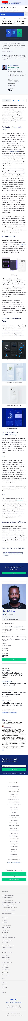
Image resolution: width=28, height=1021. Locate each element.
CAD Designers (14, 794)
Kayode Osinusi (14, 66)
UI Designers (10, 10)
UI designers (22, 244)
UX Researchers (5, 972)
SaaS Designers (5, 967)
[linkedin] (13, 100)
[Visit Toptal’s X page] (12, 1007)
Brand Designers (5, 930)
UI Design (4, 18)
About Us (4, 992)
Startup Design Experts (14, 844)
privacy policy (22, 773)
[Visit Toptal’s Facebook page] (16, 1007)
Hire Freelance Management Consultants (11, 902)
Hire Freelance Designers (7, 897)
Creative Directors (6, 942)
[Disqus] (14, 734)
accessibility (20, 500)
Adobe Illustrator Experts (14, 791)
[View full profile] (4, 67)
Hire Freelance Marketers (7, 900)
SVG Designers (14, 846)
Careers (3, 990)
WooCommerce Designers (14, 859)
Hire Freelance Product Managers (9, 907)
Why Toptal (4, 982)
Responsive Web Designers (14, 838)
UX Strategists (5, 932)
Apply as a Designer (14, 879)
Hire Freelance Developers (8, 895)
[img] (17, 67)
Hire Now (14, 573)
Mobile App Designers (14, 823)
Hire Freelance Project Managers (9, 905)
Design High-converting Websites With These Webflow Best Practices (14, 694)
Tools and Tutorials (10, 690)
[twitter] (18, 100)
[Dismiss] (25, 2)
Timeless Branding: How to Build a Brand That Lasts (14, 684)
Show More (10, 77)
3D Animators (5, 935)
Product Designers (14, 833)
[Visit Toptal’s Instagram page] (19, 1007)
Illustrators (14, 812)
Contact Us (4, 985)
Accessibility (20, 1015)
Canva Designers (14, 797)
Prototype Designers (14, 836)
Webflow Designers (14, 857)
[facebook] (23, 100)
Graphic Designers (14, 810)
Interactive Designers (14, 815)
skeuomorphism (14, 151)
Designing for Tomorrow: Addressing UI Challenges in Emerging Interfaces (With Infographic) (13, 553)
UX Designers (15, 10)
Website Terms (14, 1015)
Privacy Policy (7, 1015)
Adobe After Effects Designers (14, 789)
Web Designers (14, 854)
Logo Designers (14, 820)
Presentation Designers (14, 831)
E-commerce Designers (7, 947)
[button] (25, 11)
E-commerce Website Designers (14, 804)
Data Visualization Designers (14, 799)
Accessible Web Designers (14, 786)
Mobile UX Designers (14, 825)
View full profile (14, 596)
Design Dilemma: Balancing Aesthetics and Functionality (12, 704)
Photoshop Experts (14, 828)
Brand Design (9, 681)
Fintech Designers (14, 807)
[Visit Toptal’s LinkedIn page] (8, 1007)
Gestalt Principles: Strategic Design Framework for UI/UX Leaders (12, 675)
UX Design (16, 81)
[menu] (26, 7)
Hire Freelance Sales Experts (8, 910)
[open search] (26, 14)
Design (3, 14)
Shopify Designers (14, 841)
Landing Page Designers (14, 817)
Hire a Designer (14, 874)
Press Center (4, 987)
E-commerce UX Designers (14, 802)
